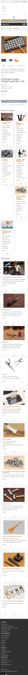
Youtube (3, 645)
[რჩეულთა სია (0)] (17, 1)
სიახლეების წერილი (6, 664)
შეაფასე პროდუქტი (20, 104)
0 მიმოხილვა (11, 104)
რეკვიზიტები (4, 631)
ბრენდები (3, 649)
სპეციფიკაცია (11, 65)
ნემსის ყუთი (5, 342)
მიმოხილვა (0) (21, 65)
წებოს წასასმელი (6, 439)
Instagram (3, 642)
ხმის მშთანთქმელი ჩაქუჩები (20, 124)
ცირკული (4, 374)
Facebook (3, 640)
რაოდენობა (3, 94)
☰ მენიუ (24, 1)
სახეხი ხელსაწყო (6, 309)
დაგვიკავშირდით (5, 635)
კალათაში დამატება (14, 101)
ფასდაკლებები (5, 655)
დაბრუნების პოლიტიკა (7, 626)
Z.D (8, 669)
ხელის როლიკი (6, 504)
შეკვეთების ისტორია (6, 661)
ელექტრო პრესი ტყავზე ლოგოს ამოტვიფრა (20, 160)
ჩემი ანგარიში (4, 659)
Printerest (3, 644)
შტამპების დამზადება (5, 159)
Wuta (6, 84)
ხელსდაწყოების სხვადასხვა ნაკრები (11, 277)
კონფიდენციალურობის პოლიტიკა (9, 627)
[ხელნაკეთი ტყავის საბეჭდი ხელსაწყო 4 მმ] (14, 45)
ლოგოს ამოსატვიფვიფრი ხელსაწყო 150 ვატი (6, 231)
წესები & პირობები (5, 629)
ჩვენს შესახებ (4, 624)
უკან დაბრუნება (5, 637)
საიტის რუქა (4, 638)
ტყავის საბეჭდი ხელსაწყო (14, 28)
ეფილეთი (3, 653)
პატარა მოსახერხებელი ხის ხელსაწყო (12, 536)
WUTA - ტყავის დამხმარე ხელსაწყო (11, 406)
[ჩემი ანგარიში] (15, 1)
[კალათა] (19, 1)
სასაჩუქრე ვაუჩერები (6, 651)
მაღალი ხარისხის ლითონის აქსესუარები (13, 601)
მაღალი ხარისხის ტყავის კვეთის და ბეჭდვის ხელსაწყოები (21, 197)
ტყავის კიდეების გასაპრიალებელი (11, 568)
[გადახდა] (20, 1)
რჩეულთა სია (4, 662)
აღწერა (4, 65)
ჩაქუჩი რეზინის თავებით (6, 123)
